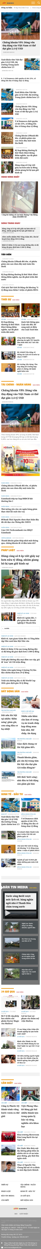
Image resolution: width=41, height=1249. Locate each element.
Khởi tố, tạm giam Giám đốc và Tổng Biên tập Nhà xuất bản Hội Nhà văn (20, 639)
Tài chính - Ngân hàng (16, 384)
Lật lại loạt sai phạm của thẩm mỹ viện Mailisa (30, 1018)
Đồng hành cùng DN (28, 814)
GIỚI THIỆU (23, 1214)
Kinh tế (4, 814)
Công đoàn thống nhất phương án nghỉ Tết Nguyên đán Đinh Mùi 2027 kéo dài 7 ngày (28, 341)
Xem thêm (15, 300)
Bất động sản (10, 691)
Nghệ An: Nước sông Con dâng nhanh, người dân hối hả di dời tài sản (28, 925)
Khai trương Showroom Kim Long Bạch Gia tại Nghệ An (28, 1137)
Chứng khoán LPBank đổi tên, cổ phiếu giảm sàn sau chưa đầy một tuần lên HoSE (26, 139)
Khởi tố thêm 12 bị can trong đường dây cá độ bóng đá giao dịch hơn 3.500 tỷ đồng (20, 247)
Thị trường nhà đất (8, 710)
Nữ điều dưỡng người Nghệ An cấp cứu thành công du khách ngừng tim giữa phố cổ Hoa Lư (28, 1059)
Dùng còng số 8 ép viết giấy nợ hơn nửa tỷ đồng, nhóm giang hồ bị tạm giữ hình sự (27, 169)
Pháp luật (8, 550)
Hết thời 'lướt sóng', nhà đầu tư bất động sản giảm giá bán (27, 780)
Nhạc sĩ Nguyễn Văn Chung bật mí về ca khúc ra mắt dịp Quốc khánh (28, 1167)
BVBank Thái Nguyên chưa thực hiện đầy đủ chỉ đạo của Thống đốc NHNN (20, 520)
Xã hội (3, 319)
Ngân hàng (5, 483)
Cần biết (7, 1083)
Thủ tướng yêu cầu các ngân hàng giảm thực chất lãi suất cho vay (19, 510)
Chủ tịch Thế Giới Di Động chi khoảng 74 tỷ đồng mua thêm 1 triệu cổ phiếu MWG (19, 288)
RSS (16, 1214)
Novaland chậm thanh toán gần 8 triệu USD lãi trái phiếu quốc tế (28, 834)
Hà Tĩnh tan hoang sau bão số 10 (29, 940)
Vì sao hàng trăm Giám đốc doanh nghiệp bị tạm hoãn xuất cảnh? (28, 1031)
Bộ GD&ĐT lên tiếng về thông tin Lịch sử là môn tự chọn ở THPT (28, 354)
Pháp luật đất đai (27, 711)
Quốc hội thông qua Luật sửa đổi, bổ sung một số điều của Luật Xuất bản (30, 326)
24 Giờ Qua (8, 991)
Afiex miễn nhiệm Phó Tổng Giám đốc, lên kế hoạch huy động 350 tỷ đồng (20, 239)
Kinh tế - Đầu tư (12, 794)
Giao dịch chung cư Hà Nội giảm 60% (27, 745)
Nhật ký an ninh (23, 613)
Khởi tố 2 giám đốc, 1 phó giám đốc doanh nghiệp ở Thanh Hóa (26, 620)
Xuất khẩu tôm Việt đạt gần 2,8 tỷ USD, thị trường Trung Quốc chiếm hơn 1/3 (27, 95)
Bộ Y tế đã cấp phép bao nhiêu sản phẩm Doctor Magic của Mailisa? (10, 1020)
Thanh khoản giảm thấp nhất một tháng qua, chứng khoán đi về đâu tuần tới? (19, 541)
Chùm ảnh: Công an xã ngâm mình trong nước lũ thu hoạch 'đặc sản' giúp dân (28, 956)
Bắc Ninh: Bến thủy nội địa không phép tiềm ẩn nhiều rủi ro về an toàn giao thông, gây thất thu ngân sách (28, 1153)
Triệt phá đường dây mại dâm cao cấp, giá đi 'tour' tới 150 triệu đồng (20, 660)
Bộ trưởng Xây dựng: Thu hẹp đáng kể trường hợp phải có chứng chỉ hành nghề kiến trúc (27, 367)
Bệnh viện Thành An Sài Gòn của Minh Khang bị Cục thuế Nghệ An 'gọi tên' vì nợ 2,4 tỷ (28, 1044)
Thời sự (6, 299)
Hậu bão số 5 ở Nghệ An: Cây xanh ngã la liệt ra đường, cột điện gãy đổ (29, 972)
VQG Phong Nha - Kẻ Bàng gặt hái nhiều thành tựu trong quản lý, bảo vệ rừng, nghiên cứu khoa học (30, 1116)
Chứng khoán (6, 538)
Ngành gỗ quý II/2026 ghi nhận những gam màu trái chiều (27, 862)
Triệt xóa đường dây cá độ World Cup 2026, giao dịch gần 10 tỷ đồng (18, 681)
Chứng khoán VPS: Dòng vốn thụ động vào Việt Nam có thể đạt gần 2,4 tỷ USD (19, 45)
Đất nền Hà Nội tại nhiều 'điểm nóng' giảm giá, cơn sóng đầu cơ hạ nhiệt (9, 722)
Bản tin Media (15, 887)
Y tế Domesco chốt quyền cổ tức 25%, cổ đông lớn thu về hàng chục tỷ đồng (18, 79)
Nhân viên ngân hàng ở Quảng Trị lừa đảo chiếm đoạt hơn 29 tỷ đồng (18, 671)
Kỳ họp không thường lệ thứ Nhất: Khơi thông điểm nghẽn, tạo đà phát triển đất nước (26, 154)
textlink (6, 628)
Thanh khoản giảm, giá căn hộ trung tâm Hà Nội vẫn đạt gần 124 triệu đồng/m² (28, 762)
